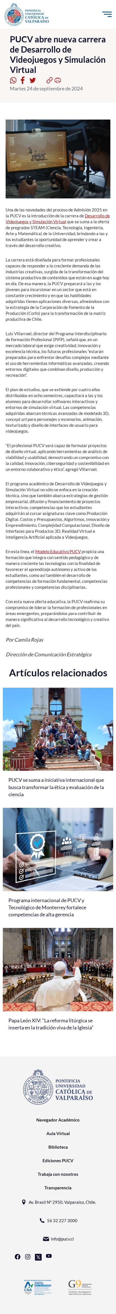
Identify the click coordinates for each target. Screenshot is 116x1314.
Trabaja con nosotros (58, 1174)
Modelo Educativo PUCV (58, 551)
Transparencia (58, 1187)
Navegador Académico (58, 1119)
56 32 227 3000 (62, 1220)
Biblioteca (58, 1147)
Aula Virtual (58, 1133)
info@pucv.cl (62, 1238)
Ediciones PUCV (58, 1160)
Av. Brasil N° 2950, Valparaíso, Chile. (62, 1202)
